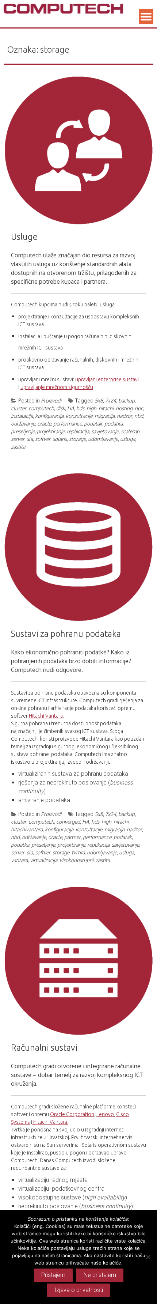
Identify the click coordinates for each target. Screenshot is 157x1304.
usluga (127, 439)
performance (67, 423)
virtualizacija (43, 860)
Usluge (24, 237)
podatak (93, 423)
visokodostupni (76, 860)
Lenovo (105, 1114)
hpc (139, 408)
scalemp (130, 431)
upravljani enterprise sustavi (107, 379)
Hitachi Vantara (45, 716)
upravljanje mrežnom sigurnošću (56, 387)
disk (60, 408)
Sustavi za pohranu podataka (66, 634)
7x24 (110, 400)
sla (30, 439)
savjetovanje (105, 431)
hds (80, 408)
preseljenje (23, 431)
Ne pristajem (100, 1274)
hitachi (106, 408)
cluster (18, 408)
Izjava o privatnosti (78, 1289)
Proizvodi (51, 400)
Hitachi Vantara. (50, 1122)
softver (42, 439)
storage (77, 439)
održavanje (23, 423)
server (17, 439)
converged (68, 822)
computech (41, 408)
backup (126, 400)
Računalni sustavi (44, 1047)
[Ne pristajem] (148, 1256)
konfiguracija (49, 416)
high (91, 408)
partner (72, 837)
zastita (18, 446)
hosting (124, 408)
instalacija (22, 416)
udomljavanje (103, 439)
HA (70, 408)
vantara (19, 860)
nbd (138, 416)
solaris (60, 439)
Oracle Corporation (72, 1114)
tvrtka (78, 852)
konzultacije (79, 416)
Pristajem (53, 1274)
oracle (44, 423)
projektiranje (51, 431)
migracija (105, 416)
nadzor (124, 416)
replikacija (78, 431)
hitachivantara (27, 829)
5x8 (99, 400)
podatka (113, 423)
